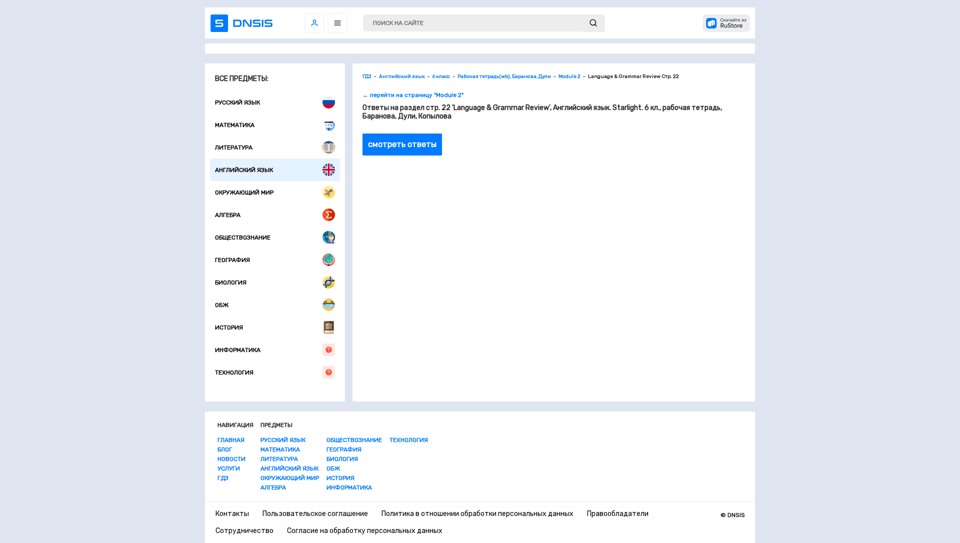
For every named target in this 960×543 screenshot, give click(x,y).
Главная (231, 440)
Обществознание (242, 237)
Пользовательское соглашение (315, 514)
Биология (230, 282)
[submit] (593, 23)
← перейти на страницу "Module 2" (413, 95)
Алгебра (227, 215)
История (229, 327)
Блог (225, 449)
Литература (233, 147)
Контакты (232, 514)
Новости (232, 459)
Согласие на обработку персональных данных (364, 530)
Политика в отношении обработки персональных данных (478, 514)
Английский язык (244, 170)
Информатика (237, 350)
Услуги (229, 468)
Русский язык (237, 102)
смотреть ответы (402, 144)
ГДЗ (223, 478)
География (232, 260)
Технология (234, 372)
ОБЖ (221, 305)
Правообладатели (617, 514)
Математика (234, 125)
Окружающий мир (244, 192)
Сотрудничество (245, 530)
